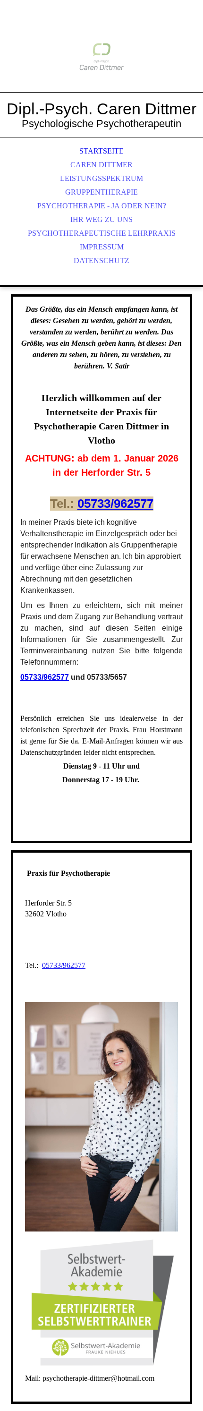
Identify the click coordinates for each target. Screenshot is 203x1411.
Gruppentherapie (101, 192)
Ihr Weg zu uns (101, 219)
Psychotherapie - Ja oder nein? (101, 206)
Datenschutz (101, 261)
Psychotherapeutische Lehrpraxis (102, 233)
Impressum (102, 247)
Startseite (101, 151)
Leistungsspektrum (101, 178)
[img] (101, 56)
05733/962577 (115, 503)
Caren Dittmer (101, 165)
